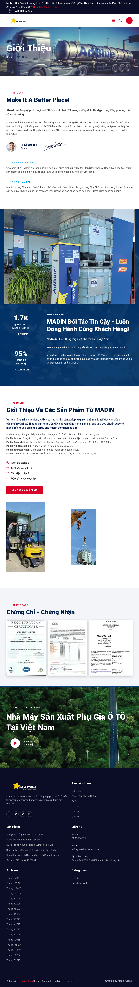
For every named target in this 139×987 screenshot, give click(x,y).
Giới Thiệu (77, 790)
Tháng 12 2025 (13, 883)
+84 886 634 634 (22, 11)
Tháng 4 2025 (13, 924)
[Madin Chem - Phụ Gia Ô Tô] (19, 21)
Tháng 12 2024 (13, 944)
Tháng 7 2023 (13, 960)
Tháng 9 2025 (13, 898)
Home (10, 57)
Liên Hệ (76, 816)
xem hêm (23, 334)
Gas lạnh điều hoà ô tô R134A (21, 860)
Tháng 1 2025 (13, 939)
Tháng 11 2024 (13, 949)
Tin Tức (76, 811)
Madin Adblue (125, 981)
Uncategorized (79, 883)
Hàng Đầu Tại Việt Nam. (45, 7)
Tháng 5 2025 (13, 919)
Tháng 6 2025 (13, 913)
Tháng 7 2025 (13, 908)
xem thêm (23, 370)
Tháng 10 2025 (13, 893)
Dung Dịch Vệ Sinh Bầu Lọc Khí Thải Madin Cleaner (32, 854)
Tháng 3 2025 (13, 929)
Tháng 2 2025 (13, 934)
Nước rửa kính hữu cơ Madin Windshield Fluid (29, 844)
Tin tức (75, 877)
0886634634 (79, 838)
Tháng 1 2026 (13, 877)
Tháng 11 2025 (13, 888)
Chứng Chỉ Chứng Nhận (84, 795)
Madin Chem (26, 980)
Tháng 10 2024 (14, 954)
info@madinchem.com (85, 849)
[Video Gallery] (15, 743)
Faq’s (74, 801)
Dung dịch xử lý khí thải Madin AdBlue (25, 834)
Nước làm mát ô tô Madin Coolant (23, 839)
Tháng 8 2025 (13, 903)
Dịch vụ (75, 806)
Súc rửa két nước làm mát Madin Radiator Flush (31, 849)
